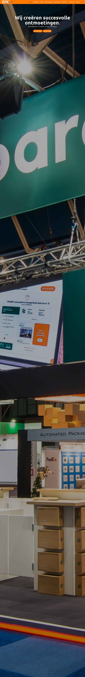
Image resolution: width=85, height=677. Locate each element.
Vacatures (72, 2)
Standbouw (36, 2)
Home (30, 2)
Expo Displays (48, 2)
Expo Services (57, 2)
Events (42, 2)
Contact (78, 2)
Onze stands (47, 31)
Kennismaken (37, 31)
